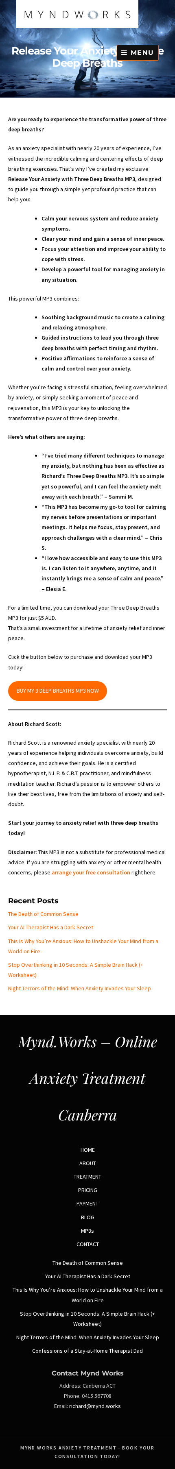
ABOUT (87, 1163)
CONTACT (88, 1244)
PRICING (87, 1190)
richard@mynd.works (95, 1406)
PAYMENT (87, 1203)
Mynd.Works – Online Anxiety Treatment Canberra (87, 1077)
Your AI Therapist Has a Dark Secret (50, 927)
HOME (88, 1149)
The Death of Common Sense (43, 914)
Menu (141, 53)
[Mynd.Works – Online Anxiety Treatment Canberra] (77, 26)
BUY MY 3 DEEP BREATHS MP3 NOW (58, 690)
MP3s (87, 1230)
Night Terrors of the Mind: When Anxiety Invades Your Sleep (79, 988)
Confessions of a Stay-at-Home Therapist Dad (87, 1350)
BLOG (87, 1217)
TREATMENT (87, 1176)
